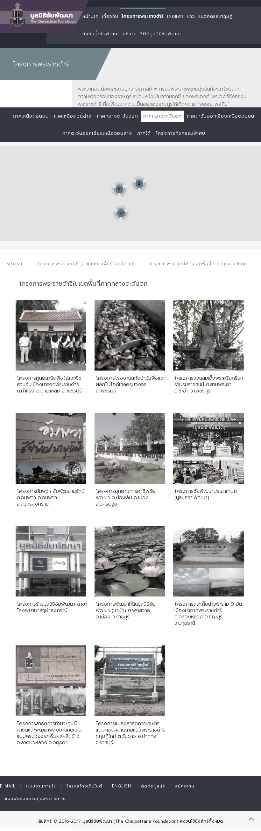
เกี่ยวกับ (110, 16)
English (121, 786)
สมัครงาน (184, 786)
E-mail (8, 786)
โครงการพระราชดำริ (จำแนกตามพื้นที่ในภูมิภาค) (85, 264)
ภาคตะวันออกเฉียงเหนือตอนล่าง (97, 133)
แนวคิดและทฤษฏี (215, 16)
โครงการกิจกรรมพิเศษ (180, 133)
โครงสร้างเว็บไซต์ (84, 786)
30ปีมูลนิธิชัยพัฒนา (161, 34)
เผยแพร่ (175, 16)
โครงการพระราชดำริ (143, 16)
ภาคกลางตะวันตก (162, 116)
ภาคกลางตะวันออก (117, 116)
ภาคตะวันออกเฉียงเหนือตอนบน (220, 116)
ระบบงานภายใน (41, 786)
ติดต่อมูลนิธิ (153, 786)
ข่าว (191, 16)
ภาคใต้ (144, 133)
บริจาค (130, 34)
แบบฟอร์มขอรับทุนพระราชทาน (35, 798)
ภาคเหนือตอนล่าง (73, 116)
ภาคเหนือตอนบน (31, 116)
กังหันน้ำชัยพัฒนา (101, 34)
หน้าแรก (90, 16)
